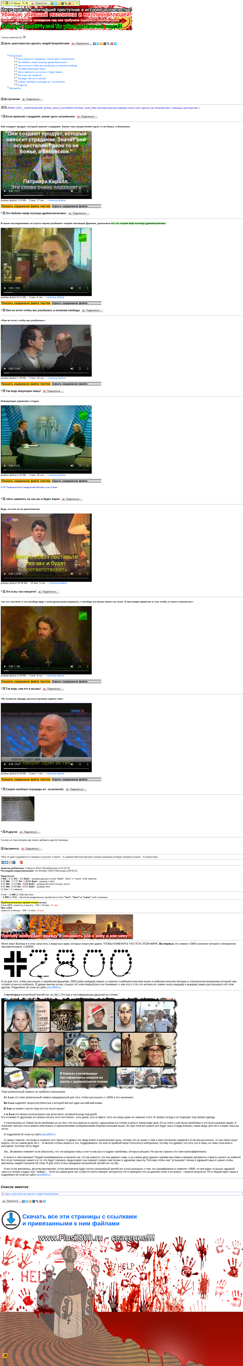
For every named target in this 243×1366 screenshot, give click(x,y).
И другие (22, 85)
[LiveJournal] (108, 44)
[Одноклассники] (101, 44)
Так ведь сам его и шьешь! (32, 78)
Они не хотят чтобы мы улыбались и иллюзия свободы (47, 65)
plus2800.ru (54, 987)
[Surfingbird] (115, 44)
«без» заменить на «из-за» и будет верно (40, 72)
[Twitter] (98, 44)
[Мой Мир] (105, 44)
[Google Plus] (112, 44)
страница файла (57, 200)
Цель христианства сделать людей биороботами (32, 1193)
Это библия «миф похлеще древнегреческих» (43, 62)
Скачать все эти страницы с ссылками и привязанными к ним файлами (79, 1220)
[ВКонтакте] (94, 44)
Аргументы (15, 88)
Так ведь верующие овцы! (32, 68)
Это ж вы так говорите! (30, 75)
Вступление (15, 55)
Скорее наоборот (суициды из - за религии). (41, 81)
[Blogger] (73, 3)
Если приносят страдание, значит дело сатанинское (46, 59)
